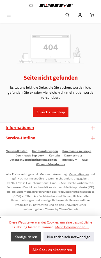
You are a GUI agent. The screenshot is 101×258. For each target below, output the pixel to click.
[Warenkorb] (92, 15)
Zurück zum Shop (50, 112)
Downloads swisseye (76, 151)
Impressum (69, 160)
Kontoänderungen (45, 151)
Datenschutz (73, 155)
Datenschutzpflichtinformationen (33, 160)
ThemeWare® (68, 209)
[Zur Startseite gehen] (50, 5)
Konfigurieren (26, 236)
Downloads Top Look (29, 155)
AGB (85, 160)
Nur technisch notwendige (68, 236)
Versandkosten (16, 151)
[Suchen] (67, 15)
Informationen (20, 127)
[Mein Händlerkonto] (80, 15)
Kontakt (54, 155)
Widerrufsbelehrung (50, 164)
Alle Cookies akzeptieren (52, 249)
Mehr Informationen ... (72, 227)
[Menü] (9, 15)
